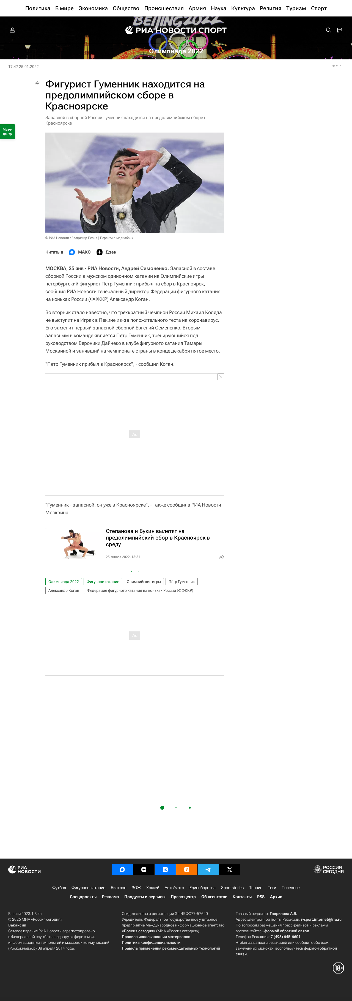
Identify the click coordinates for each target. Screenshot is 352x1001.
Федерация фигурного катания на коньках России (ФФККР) (140, 590)
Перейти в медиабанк (116, 238)
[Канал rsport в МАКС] (122, 869)
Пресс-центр (183, 896)
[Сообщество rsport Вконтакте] (165, 869)
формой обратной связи (286, 931)
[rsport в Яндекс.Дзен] (143, 869)
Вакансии (17, 925)
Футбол (59, 887)
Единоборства (202, 887)
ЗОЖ (136, 887)
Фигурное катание (103, 581)
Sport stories (232, 887)
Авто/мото (174, 887)
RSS (261, 896)
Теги (272, 887)
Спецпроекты (83, 896)
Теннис (255, 887)
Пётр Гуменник (182, 581)
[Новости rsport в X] (229, 869)
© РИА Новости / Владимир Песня (71, 238)
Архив (276, 896)
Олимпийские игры (144, 581)
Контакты (242, 896)
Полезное (291, 887)
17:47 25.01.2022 (23, 66)
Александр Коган (63, 590)
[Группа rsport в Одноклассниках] (186, 869)
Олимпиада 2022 (63, 581)
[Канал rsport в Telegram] (208, 869)
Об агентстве (214, 896)
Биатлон (118, 887)
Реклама (110, 896)
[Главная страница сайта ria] (157, 30)
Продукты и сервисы (144, 896)
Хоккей (152, 887)
